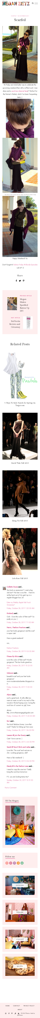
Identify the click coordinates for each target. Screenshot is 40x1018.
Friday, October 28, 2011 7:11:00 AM (20, 622)
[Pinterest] (14, 863)
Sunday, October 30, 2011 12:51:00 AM (20, 781)
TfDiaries (27, 1013)
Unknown (10, 673)
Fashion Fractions (13, 648)
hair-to (13, 16)
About (20, 1010)
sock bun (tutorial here (20, 91)
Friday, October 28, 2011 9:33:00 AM (20, 651)
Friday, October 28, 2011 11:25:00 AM (21, 716)
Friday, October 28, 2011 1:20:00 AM (20, 608)
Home (8, 1006)
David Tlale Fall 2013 (20, 463)
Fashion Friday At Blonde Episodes (25, 264)
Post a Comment (10, 787)
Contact (16, 1006)
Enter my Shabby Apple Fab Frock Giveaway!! (19, 603)
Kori (8, 721)
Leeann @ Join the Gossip (16, 735)
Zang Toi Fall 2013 (20, 521)
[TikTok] (18, 863)
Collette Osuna (12, 587)
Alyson (9, 694)
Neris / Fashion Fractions (16, 627)
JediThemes (20, 1015)
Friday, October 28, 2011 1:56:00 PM (20, 730)
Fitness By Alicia (13, 656)
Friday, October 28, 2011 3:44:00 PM (20, 742)
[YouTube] (22, 863)
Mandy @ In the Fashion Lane (17, 766)
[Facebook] (6, 863)
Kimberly (10, 613)
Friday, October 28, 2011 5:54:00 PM (20, 761)
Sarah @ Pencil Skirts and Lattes (18, 747)
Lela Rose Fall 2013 (20, 578)
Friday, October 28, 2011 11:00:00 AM (19, 688)
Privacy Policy (29, 1006)
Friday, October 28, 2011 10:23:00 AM (19, 666)
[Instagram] (10, 863)
